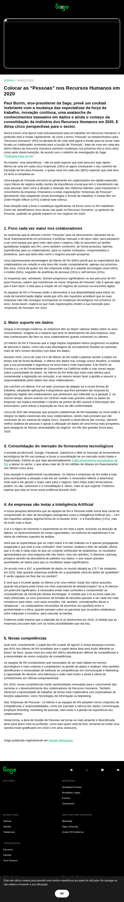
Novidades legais (71, 792)
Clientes (7, 855)
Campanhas (68, 803)
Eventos (66, 798)
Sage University (70, 826)
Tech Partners (10, 860)
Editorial (9, 781)
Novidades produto (72, 787)
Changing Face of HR (19, 156)
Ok (62, 893)
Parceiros (8, 849)
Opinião (9, 80)
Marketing (67, 821)
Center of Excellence (73, 832)
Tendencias (9, 832)
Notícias (7, 821)
